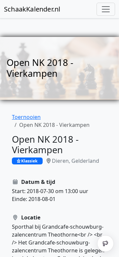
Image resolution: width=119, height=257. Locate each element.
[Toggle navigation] (106, 9)
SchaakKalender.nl (32, 9)
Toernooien (26, 117)
